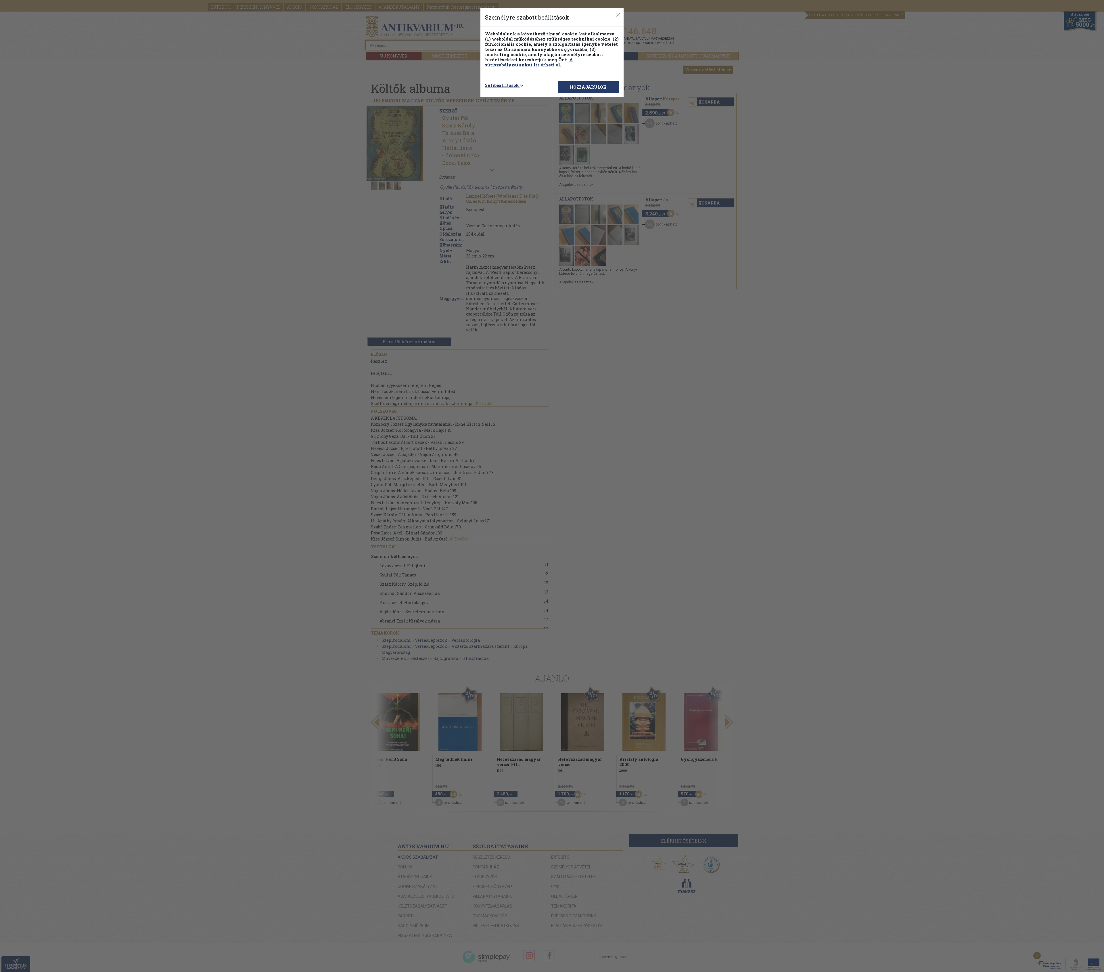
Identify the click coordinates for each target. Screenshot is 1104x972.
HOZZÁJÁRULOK (588, 87)
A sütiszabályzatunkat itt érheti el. (529, 62)
